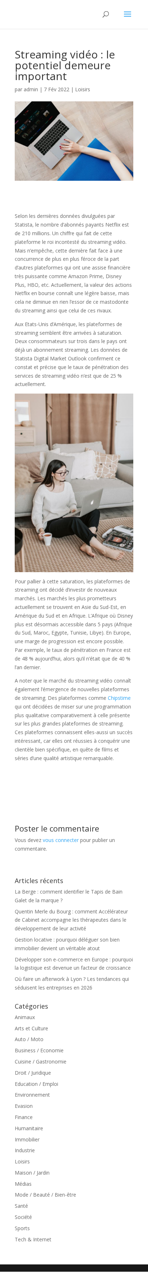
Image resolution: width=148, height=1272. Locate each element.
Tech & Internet (33, 1239)
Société (23, 1217)
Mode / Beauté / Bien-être (45, 1194)
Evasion (24, 1105)
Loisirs (82, 89)
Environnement (32, 1094)
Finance (24, 1117)
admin (31, 89)
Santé (21, 1205)
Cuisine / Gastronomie (40, 1061)
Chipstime (119, 697)
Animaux (25, 1017)
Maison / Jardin (32, 1172)
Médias (23, 1183)
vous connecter (61, 840)
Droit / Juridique (33, 1072)
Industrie (25, 1150)
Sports (22, 1228)
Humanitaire (29, 1128)
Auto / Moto (29, 1039)
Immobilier (27, 1139)
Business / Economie (39, 1050)
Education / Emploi (36, 1083)
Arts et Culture (31, 1028)
